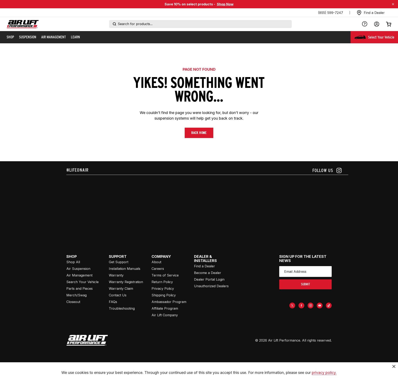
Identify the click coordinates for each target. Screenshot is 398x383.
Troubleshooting (122, 308)
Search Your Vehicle (82, 282)
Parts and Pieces (79, 288)
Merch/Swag (76, 295)
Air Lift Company (165, 315)
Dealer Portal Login (209, 279)
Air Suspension (78, 269)
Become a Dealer (207, 273)
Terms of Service (165, 275)
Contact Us (117, 295)
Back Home (199, 133)
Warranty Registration (126, 282)
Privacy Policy (163, 288)
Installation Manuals (124, 269)
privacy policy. (324, 372)
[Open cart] (388, 24)
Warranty (116, 275)
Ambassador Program (169, 302)
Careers (158, 269)
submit (305, 284)
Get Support (118, 262)
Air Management (79, 275)
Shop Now (225, 4)
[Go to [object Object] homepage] (87, 340)
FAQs (113, 302)
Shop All (73, 262)
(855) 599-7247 (330, 13)
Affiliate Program (165, 308)
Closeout (73, 302)
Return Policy (162, 282)
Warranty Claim (121, 288)
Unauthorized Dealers (211, 286)
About (156, 262)
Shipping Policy (164, 295)
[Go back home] (23, 24)
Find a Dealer (204, 266)
